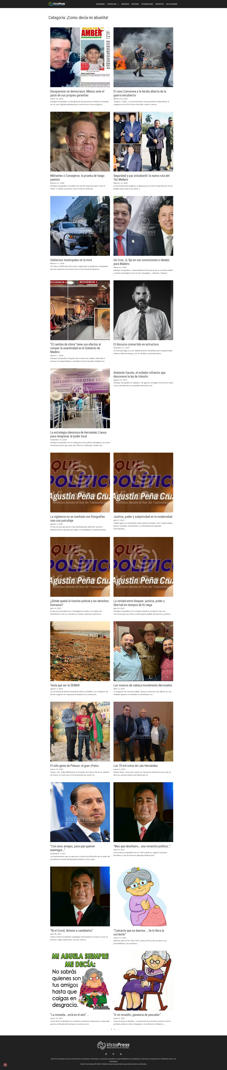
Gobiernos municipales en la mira (71, 260)
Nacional (135, 4)
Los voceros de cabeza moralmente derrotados (143, 685)
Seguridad (100, 4)
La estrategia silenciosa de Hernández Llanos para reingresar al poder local (78, 434)
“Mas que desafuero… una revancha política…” (142, 846)
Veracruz (125, 4)
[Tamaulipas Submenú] (118, 4)
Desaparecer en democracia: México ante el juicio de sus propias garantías (77, 93)
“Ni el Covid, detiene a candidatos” (71, 931)
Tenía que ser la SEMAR (65, 685)
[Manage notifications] (5, 1065)
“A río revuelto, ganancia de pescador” (137, 1015)
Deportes (160, 4)
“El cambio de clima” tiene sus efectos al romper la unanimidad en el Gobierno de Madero (75, 348)
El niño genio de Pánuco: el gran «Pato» (74, 766)
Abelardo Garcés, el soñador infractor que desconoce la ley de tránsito (139, 374)
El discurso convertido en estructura (136, 344)
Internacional (147, 4)
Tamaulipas (111, 4)
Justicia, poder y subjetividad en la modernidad (143, 517)
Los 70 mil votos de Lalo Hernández (136, 766)
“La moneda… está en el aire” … (69, 1015)
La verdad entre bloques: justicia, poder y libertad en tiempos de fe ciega (139, 603)
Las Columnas (171, 4)
